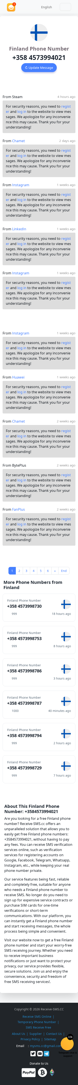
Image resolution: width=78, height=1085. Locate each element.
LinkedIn (19, 229)
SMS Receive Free (38, 1027)
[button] (45, 7)
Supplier (35, 1034)
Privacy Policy (30, 1039)
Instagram (20, 185)
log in (21, 111)
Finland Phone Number (39, 48)
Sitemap (50, 1039)
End (64, 571)
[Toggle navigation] (65, 7)
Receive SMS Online (37, 1016)
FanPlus (18, 509)
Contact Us (54, 1034)
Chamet (18, 140)
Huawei (18, 377)
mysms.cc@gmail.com (46, 1046)
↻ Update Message (39, 68)
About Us (18, 1034)
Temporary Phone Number (37, 1022)
